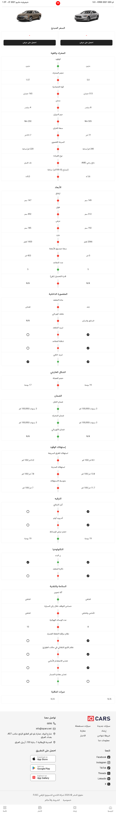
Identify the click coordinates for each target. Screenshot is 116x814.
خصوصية (67, 800)
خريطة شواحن (103, 736)
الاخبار (83, 736)
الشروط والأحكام (52, 800)
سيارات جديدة (103, 726)
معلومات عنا (103, 740)
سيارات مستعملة (83, 726)
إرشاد (103, 731)
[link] (43, 758)
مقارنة (83, 731)
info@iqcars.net (43, 729)
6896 (49, 724)
